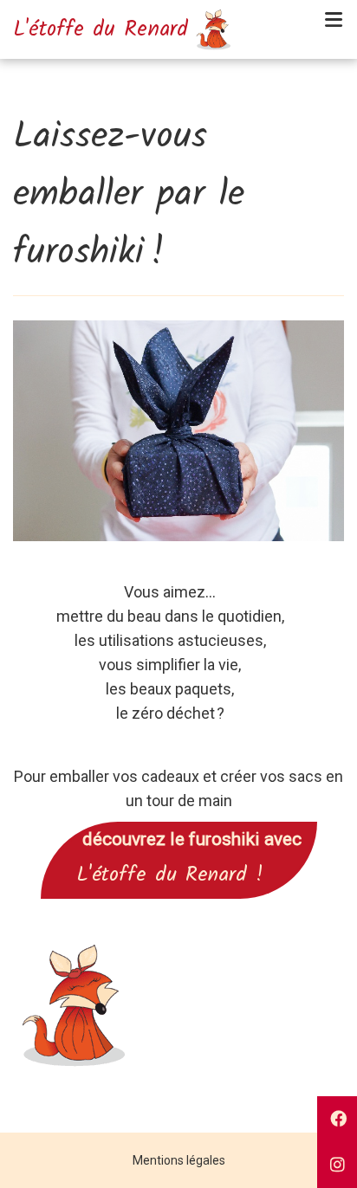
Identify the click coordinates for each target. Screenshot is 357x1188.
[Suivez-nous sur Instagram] (337, 1165)
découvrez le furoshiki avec (179, 839)
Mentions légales (179, 1160)
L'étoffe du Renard (100, 29)
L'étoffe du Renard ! (179, 875)
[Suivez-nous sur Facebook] (337, 1119)
